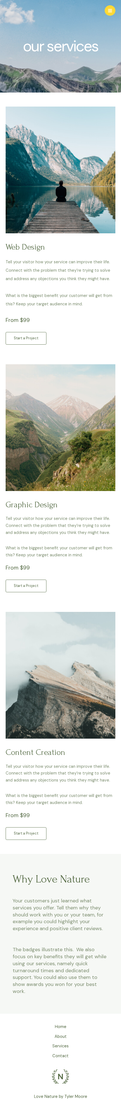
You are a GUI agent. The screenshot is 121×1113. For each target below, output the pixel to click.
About (61, 1036)
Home (60, 1026)
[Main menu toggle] (110, 10)
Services (60, 1046)
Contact (60, 1056)
